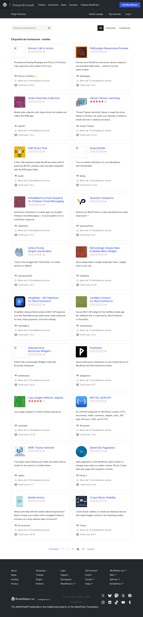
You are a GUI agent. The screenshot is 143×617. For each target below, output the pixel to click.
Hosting (14, 579)
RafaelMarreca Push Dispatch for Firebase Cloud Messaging (46, 199)
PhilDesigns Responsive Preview (109, 48)
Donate (89, 579)
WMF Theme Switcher (41, 447)
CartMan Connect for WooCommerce (101, 299)
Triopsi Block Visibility (103, 497)
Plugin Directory (18, 14)
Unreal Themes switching (105, 98)
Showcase (41, 570)
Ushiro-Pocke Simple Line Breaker (40, 249)
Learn (63, 570)
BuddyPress (116, 584)
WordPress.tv (68, 584)
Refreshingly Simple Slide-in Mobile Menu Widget (105, 249)
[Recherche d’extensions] (49, 28)
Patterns (40, 584)
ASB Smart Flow (37, 148)
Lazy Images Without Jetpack (45, 397)
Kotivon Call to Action (40, 48)
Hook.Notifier (98, 148)
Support (64, 575)
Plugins (39, 579)
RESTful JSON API (100, 397)
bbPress (115, 579)
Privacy (14, 584)
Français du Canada (46, 599)
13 (83, 549)
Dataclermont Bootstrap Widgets (39, 349)
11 (73, 549)
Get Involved (91, 570)
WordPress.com (118, 570)
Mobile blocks (36, 497)
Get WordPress (130, 5)
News (13, 575)
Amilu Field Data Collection (44, 98)
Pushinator (96, 347)
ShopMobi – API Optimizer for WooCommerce (43, 299)
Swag (89, 584)
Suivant (90, 549)
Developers (66, 579)
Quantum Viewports (102, 197)
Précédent (54, 549)
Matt (113, 575)
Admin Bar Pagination (102, 447)
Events (88, 575)
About (14, 570)
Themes (39, 575)
